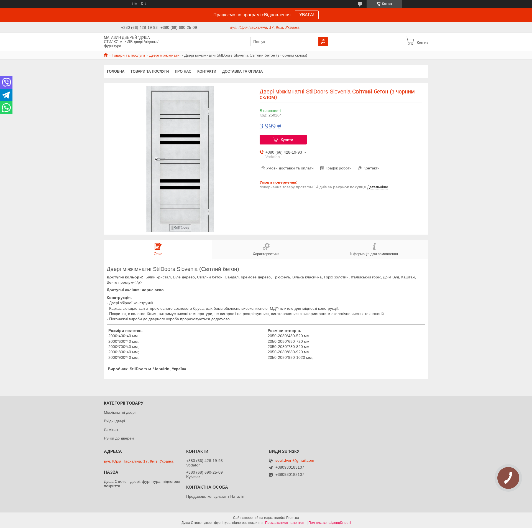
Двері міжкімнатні (164, 55)
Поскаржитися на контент (285, 523)
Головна (115, 71)
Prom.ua (292, 518)
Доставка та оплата (242, 71)
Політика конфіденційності (329, 523)
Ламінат (111, 429)
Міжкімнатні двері (119, 412)
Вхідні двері (114, 421)
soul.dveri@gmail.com (294, 460)
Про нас (183, 71)
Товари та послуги (128, 55)
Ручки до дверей (119, 438)
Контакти (206, 71)
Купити (287, 140)
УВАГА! (306, 14)
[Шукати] (323, 41)
